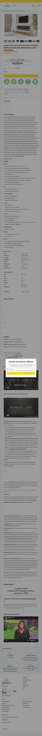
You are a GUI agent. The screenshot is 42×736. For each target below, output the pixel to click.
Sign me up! (21, 373)
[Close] (35, 360)
